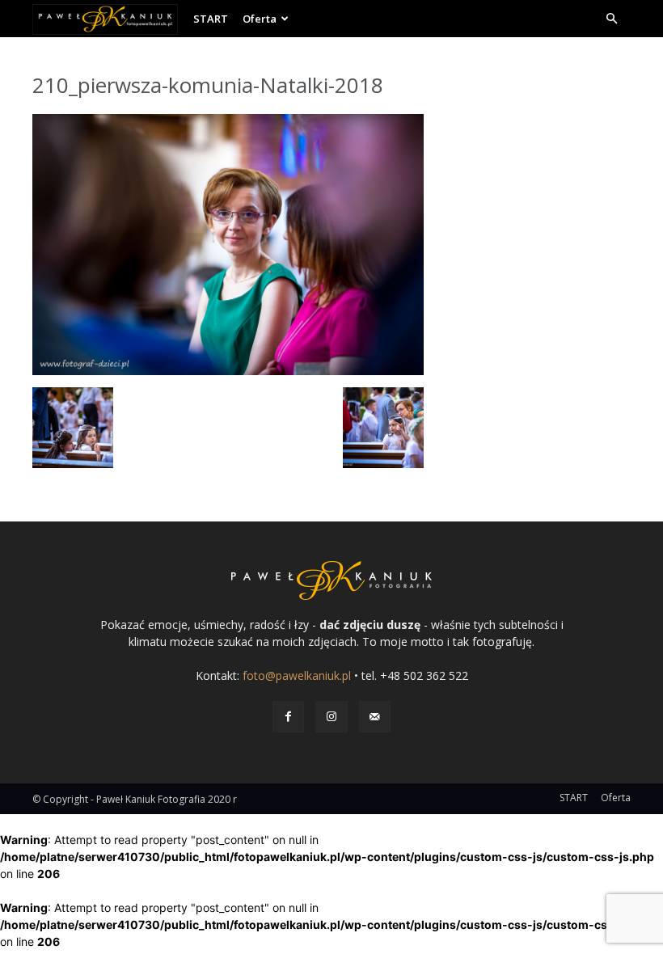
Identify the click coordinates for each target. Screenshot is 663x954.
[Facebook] (288, 716)
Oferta (260, 18)
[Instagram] (331, 716)
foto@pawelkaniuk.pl (297, 675)
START (210, 18)
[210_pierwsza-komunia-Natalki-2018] (228, 371)
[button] (611, 19)
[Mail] (375, 716)
